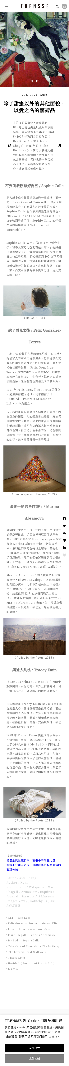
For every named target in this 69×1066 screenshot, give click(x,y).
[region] (34, 1040)
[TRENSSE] (34, 6)
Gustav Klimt (51, 923)
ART (11, 917)
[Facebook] (64, 518)
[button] (32, 81)
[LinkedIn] (64, 547)
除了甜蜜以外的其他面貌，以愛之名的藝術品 (34, 106)
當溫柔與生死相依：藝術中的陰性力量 (31, 860)
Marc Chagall (17, 934)
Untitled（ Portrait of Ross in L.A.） (32, 963)
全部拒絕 (34, 1058)
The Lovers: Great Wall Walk (27, 951)
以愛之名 (13, 969)
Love (11, 929)
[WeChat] (64, 533)
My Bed (13, 940)
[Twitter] (64, 525)
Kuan (43, 94)
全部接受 (34, 1048)
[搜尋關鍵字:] (47, 6)
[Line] (64, 540)
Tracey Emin (16, 957)
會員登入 (65, 6)
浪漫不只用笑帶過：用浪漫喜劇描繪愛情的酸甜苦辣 (34, 867)
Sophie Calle (31, 940)
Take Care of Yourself (22, 946)
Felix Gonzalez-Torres (23, 923)
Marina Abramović (42, 934)
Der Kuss (24, 917)
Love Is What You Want (34, 929)
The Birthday (51, 946)
